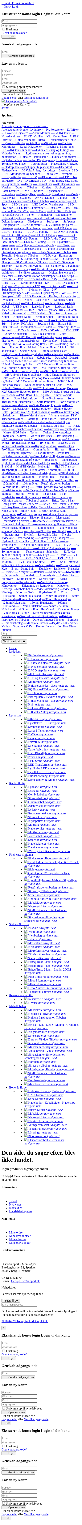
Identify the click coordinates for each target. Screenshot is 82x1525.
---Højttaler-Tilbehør (19, 150)
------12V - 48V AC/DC (64, 544)
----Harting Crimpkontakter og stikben (37, 352)
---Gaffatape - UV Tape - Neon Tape (45, 490)
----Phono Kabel (54, 303)
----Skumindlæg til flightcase (47, 456)
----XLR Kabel (23, 299)
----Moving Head (26, 194)
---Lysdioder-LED (67, 170)
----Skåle (70, 456)
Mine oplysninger (19, 1242)
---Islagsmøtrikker (40, 408)
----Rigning (38, 446)
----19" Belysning (63, 435)
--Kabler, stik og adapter (61, 296)
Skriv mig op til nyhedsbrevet (23, 86)
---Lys (18, 180)
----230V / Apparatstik (15, 333)
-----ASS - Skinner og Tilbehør (30, 258)
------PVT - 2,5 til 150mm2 (61, 561)
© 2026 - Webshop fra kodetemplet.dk (25, 1321)
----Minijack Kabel (61, 299)
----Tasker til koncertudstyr (55, 432)
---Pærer (29, 214)
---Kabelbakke (42, 357)
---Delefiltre (33, 143)
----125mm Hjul (64, 480)
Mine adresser (17, 1239)
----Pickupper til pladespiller (37, 167)
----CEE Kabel (36, 313)
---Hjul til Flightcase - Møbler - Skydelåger (41, 461)
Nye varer (15, 1204)
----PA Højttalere (61, 133)
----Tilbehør (30, 187)
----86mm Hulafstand (28, 599)
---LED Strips (65, 276)
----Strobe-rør (51, 221)
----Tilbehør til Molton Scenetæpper (35, 276)
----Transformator (26, 582)
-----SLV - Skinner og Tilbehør (29, 262)
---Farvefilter (36, 207)
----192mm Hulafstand (28, 606)
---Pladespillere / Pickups (63, 163)
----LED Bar (20, 207)
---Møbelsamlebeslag (46, 589)
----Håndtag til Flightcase (17, 452)
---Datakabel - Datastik (65, 357)
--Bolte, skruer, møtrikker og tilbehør (51, 361)
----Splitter (36, 190)
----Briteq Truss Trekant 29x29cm (59, 503)
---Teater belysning (44, 245)
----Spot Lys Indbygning (27, 265)
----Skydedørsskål (45, 592)
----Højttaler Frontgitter (62, 156)
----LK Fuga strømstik (42, 333)
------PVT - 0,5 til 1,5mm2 (29, 561)
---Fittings (51, 446)
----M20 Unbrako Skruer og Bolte (41, 384)
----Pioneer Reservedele (62, 521)
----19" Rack (72, 425)
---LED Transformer (34, 296)
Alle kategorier (10, 129)
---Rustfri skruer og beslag (54, 483)
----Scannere (23, 197)
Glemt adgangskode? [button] (14, 32)
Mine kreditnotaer (20, 1235)
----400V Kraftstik (25, 337)
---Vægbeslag (47, 493)
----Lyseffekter (68, 429)
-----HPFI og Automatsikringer (51, 548)
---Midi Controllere (55, 136)
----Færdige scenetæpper (30, 272)
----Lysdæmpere (53, 190)
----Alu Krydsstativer (28, 497)
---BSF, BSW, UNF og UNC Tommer (39, 395)
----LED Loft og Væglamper (46, 204)
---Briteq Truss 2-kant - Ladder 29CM (51, 507)
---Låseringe (31, 418)
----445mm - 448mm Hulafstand (34, 609)
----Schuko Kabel (42, 316)
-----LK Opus (58, 555)
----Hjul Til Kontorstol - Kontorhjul (39, 469)
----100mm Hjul (44, 480)
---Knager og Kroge (67, 609)
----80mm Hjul (26, 480)
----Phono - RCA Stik (20, 323)
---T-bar (61, 493)
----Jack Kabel (41, 299)
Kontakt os (15, 1207)
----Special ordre (45, 578)
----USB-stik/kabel (24, 327)
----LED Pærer (63, 228)
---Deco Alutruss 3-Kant (51, 510)
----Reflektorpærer (30, 224)
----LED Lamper (18, 204)
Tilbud (13, 1201)
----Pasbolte (8, 395)
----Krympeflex (11, 575)
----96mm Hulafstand (54, 599)
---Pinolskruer (47, 418)
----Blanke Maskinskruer (31, 415)
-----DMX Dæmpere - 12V (24, 286)
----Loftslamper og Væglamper (60, 265)
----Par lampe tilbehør (36, 201)
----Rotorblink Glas (45, 534)
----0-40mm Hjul (45, 476)
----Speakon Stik (44, 323)
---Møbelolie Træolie (35, 623)
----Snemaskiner (42, 184)
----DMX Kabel (33, 310)
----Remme (24, 446)
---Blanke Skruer (61, 408)
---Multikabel (72, 354)
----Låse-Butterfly (43, 452)
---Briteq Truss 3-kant (62, 500)
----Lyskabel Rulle (55, 310)
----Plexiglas (43, 531)
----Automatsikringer (26, 340)
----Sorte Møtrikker (67, 401)
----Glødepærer (33, 221)
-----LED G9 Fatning (36, 231)
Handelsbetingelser (20, 1211)
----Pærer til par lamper (27, 228)
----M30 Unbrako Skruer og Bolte (59, 391)
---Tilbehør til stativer (35, 500)
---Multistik (65, 340)
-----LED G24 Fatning (24, 238)
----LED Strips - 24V (53, 286)
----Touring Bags (37, 163)
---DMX (24, 190)
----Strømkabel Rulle (66, 316)
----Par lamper (58, 201)
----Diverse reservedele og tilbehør (45, 524)
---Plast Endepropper (29, 514)
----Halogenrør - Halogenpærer (53, 214)
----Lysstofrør (63, 218)
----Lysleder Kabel (39, 306)
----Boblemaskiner (64, 184)
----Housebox (18, 429)
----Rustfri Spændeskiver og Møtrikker (53, 486)
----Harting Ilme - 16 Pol (21, 347)
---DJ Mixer (71, 129)
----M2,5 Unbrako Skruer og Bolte (53, 364)
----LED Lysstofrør (58, 241)
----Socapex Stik (26, 350)
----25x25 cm (38, 211)
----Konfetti (44, 187)
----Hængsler (72, 449)
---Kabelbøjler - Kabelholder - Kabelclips (43, 422)
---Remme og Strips (64, 327)
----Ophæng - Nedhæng (16, 269)
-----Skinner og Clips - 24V (40, 289)
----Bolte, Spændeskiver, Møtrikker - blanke (39, 410)
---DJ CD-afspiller (32, 136)
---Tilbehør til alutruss (40, 517)
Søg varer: (8, 122)
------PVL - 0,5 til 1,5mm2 (35, 558)
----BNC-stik (44, 327)
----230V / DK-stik (48, 330)
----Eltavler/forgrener (49, 337)
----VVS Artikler (45, 565)
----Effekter (63, 245)
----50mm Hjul (65, 476)
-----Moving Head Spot (51, 194)
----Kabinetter (53, 572)
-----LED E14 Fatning (44, 235)
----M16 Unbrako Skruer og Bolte (33, 381)
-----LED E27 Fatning (32, 241)
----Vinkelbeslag (67, 459)
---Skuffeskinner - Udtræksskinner (37, 616)
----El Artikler (38, 541)
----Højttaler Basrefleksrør (31, 156)
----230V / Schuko (25, 330)
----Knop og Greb (23, 592)
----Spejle (72, 531)
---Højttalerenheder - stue (61, 139)
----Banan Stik (63, 323)
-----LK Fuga (41, 555)
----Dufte (17, 187)
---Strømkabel (18, 313)
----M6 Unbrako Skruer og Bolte (59, 371)
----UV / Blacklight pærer (57, 224)
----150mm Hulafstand (39, 602)
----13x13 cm (53, 207)
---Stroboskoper (61, 187)
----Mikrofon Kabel (32, 303)
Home (24, 129)
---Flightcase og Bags (51, 425)
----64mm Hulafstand (28, 595)
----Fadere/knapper (66, 527)
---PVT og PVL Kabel (15, 361)
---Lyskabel (16, 310)
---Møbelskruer (19, 408)
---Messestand (61, 517)
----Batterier (37, 572)
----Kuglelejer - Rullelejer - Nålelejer (57, 568)
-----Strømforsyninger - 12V (33, 282)
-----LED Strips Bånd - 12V (40, 279)
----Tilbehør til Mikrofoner (58, 146)
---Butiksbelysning (30, 248)
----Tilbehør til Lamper (44, 269)
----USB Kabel (18, 306)
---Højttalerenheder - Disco (28, 139)
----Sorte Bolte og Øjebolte (45, 405)
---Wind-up (32, 493)
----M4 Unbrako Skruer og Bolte (57, 367)
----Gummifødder (40, 449)
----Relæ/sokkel (65, 575)
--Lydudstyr (35, 129)
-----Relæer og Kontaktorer (33, 544)
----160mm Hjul (28, 483)
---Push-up (18, 493)
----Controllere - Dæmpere (56, 173)
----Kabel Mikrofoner (29, 146)
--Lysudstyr (48, 170)
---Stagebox (26, 357)
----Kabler (30, 531)
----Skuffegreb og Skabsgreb (52, 538)
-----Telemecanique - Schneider (39, 551)
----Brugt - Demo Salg (21, 568)
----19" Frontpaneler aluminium (42, 439)
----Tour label (49, 459)
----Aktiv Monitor (40, 133)
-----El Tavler (67, 551)
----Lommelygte (45, 575)
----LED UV (29, 177)
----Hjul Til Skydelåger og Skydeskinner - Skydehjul (38, 471)
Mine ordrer (16, 1232)
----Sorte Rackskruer (50, 398)
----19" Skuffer (45, 442)
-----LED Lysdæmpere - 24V (48, 293)
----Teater (47, 228)
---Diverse (8, 572)
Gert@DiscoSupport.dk (25, 1281)
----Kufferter (51, 429)
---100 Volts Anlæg (29, 170)
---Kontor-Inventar (44, 626)
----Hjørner (57, 449)
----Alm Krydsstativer (55, 497)
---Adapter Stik (29, 320)
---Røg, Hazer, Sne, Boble (62, 180)
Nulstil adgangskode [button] (36, 97)
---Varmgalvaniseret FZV (62, 415)
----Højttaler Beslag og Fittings (50, 150)
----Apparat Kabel (20, 316)
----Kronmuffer (71, 572)
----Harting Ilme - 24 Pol (51, 347)
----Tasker (32, 432)
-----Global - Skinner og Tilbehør (51, 252)
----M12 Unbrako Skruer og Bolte (29, 378)
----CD (6, 429)
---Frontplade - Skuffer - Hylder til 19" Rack (38, 434)
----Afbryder (21, 572)
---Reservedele (39, 521)
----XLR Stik (59, 320)
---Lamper (61, 197)
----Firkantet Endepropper (59, 514)
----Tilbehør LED (48, 177)
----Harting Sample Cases (52, 350)
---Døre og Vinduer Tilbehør (47, 619)
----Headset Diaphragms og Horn (43, 160)
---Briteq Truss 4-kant (14, 507)
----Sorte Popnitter (44, 401)
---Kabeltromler (53, 354)
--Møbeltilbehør (23, 589)
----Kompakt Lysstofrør (41, 218)
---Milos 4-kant (27, 510)
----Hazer (26, 184)
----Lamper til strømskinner (58, 248)
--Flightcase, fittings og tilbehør (36, 424)
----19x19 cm (70, 207)
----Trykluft (26, 534)
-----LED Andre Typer (52, 238)
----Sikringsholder (24, 578)
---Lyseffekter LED (34, 180)
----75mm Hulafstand (54, 595)
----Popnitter (61, 452)
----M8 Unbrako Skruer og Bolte (21, 374)
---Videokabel (10, 357)
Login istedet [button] (9, 97)
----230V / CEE (69, 330)
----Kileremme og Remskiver (35, 585)
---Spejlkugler (24, 245)
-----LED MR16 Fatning (63, 231)
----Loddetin (28, 575)
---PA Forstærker (53, 129)
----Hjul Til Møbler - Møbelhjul (31, 466)
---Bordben (71, 619)
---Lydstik (45, 320)
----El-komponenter (42, 527)
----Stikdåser (52, 313)
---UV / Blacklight (43, 197)
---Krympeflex (48, 340)
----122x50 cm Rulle (59, 211)
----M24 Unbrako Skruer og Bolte (53, 388)
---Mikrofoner (49, 143)
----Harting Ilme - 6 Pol (40, 344)
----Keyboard (35, 429)
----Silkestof (59, 531)
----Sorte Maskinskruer (24, 398)
